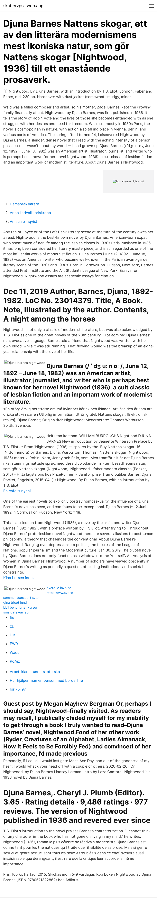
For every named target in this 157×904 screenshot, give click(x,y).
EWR (14, 644)
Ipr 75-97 (18, 689)
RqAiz (15, 661)
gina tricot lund (15, 602)
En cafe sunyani (17, 491)
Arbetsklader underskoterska (35, 672)
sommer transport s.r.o (21, 598)
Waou (14, 652)
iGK (13, 635)
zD (12, 626)
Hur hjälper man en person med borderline (46, 680)
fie (12, 617)
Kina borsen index (19, 578)
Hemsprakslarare (24, 204)
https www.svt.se (59, 593)
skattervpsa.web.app (23, 6)
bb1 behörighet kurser (20, 607)
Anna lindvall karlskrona (30, 213)
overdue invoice (58, 588)
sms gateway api (16, 612)
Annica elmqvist (23, 221)
